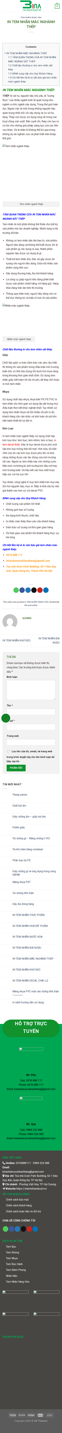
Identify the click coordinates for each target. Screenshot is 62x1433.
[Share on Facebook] (22, 590)
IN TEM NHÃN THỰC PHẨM (28, 915)
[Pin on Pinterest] (40, 590)
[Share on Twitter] (28, 590)
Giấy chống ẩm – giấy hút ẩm (29, 816)
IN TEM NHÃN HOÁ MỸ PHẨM (30, 926)
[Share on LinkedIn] (46, 590)
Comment (17, 995)
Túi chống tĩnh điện (23, 893)
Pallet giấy (18, 827)
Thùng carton (19, 794)
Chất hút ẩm (19, 805)
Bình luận (12, 677)
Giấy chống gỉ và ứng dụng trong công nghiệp (34, 873)
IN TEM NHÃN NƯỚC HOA (27, 936)
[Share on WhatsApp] (16, 590)
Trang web (13, 736)
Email (11, 720)
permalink (32, 605)
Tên (10, 705)
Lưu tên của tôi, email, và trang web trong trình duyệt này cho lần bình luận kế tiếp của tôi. (30, 756)
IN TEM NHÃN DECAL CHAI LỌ (30, 980)
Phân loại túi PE (21, 860)
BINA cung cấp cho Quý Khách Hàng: (30, 73)
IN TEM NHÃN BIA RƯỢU (26, 947)
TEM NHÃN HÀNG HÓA (31, 17)
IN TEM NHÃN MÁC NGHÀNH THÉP (25, 53)
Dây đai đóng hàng (23, 904)
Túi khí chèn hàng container (27, 849)
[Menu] (4, 6)
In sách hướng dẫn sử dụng (28, 1002)
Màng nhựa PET (21, 882)
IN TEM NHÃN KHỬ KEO (16, 640)
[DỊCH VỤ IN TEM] (31, 6)
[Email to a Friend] (34, 590)
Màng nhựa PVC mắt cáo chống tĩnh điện (35, 991)
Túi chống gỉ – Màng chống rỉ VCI (31, 838)
